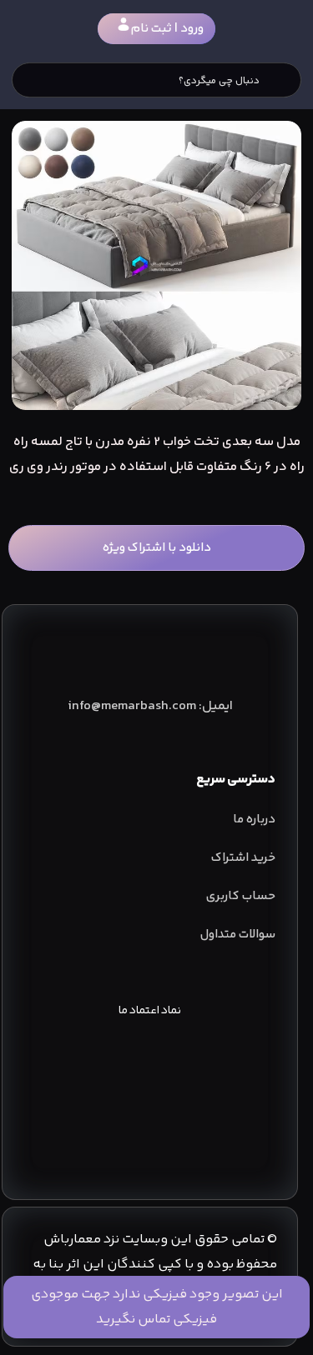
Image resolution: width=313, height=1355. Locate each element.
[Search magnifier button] (284, 80)
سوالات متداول (237, 934)
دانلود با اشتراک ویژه (157, 548)
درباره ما (254, 819)
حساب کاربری (240, 896)
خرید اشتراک (243, 858)
